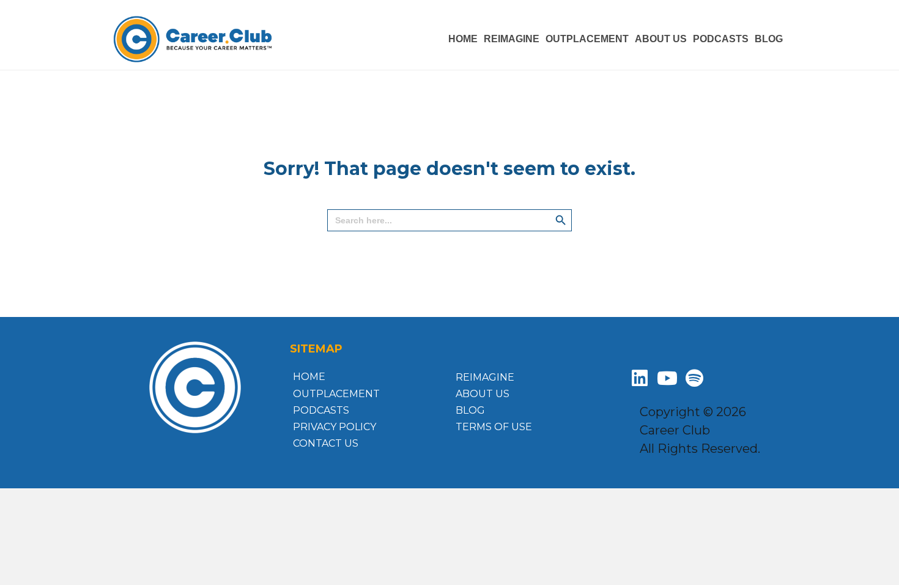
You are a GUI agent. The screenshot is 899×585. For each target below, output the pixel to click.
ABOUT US (661, 39)
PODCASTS (721, 39)
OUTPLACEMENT (587, 39)
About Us (482, 394)
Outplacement (336, 394)
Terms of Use (494, 427)
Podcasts (321, 410)
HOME (463, 39)
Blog (470, 410)
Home (309, 376)
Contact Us (325, 443)
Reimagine (511, 39)
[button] (639, 378)
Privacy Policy (334, 427)
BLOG (769, 39)
